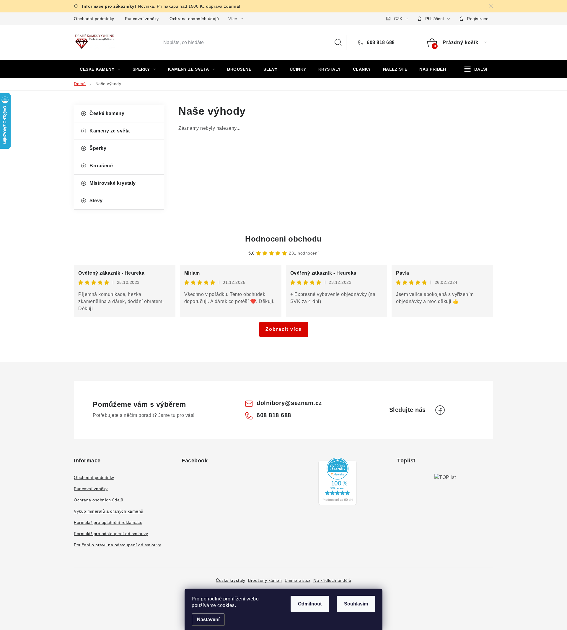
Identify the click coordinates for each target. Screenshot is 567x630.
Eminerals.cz (297, 580)
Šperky (97, 148)
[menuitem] (100, 69)
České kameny (106, 113)
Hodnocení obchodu (283, 238)
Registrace (477, 18)
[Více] (476, 69)
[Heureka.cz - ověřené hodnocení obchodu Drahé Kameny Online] (337, 481)
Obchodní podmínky (94, 18)
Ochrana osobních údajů (194, 18)
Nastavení (208, 619)
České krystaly (230, 580)
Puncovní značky (142, 18)
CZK (398, 18)
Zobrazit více (283, 329)
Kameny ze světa (109, 130)
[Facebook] (440, 410)
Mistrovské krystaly (112, 183)
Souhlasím (356, 603)
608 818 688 (380, 42)
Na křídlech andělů (332, 580)
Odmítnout (310, 603)
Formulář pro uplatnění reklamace (108, 522)
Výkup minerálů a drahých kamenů (109, 511)
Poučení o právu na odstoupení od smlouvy (117, 544)
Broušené (101, 165)
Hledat (338, 42)
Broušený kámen (265, 580)
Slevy (96, 200)
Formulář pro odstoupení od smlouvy (111, 533)
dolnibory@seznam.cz (289, 403)
